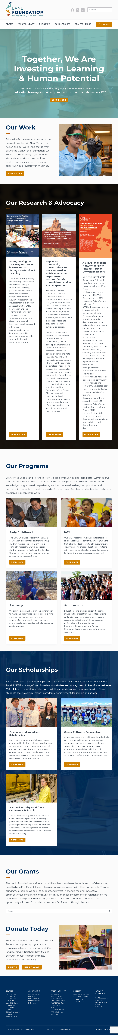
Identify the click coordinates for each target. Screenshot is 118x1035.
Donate (105, 24)
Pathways (16, 605)
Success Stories (101, 999)
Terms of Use (51, 1029)
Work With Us (11, 1016)
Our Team (10, 1007)
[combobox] (98, 9)
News (97, 997)
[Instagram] (77, 10)
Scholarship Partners (56, 1006)
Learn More (59, 100)
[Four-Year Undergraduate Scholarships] (31, 712)
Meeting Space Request (101, 1003)
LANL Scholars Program (57, 1014)
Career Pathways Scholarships (82, 732)
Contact (98, 1001)
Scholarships (62, 24)
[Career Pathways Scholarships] (86, 712)
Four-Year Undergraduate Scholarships (57, 996)
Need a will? (31, 967)
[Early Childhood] (31, 512)
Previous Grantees (80, 1001)
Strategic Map (12, 996)
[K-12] (86, 512)
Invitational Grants (81, 995)
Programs (44, 24)
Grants (79, 24)
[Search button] (110, 10)
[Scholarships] (86, 585)
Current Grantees (80, 996)
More (88, 24)
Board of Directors (10, 1010)
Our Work (10, 1000)
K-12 (67, 532)
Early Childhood (21, 532)
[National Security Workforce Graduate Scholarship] (31, 788)
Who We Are (11, 995)
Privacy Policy (66, 1029)
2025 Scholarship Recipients (58, 1010)
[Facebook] (72, 10)
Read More (18, 562)
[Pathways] (31, 585)
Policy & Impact (26, 24)
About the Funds (58, 1004)
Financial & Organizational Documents (12, 1003)
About (9, 24)
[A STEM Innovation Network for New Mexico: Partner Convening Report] (95, 236)
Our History (11, 998)
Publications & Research (34, 996)
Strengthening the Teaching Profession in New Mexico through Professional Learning (22, 267)
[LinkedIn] (83, 10)
